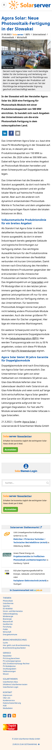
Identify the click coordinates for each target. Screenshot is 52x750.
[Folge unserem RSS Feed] (14, 716)
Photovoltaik (8, 37)
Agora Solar (29, 421)
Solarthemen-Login (10, 687)
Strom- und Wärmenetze (13, 611)
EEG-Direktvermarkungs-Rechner (16, 663)
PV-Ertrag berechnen (11, 658)
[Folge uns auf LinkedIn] (4, 716)
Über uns (6, 698)
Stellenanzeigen (9, 671)
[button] (4, 133)
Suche (5, 642)
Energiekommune (10, 634)
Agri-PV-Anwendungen (23, 350)
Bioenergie (7, 619)
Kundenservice (9, 700)
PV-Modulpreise (9, 666)
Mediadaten (8, 708)
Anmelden (10, 449)
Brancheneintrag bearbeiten (14, 648)
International (39, 34)
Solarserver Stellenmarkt (25, 527)
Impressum (7, 695)
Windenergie (8, 616)
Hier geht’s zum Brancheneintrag (16, 645)
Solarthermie (8, 603)
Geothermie (8, 624)
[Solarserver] (30, 5)
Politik (5, 629)
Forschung (7, 627)
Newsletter (7, 656)
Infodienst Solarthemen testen (15, 684)
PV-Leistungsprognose (12, 661)
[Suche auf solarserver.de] (47, 483)
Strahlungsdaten (9, 669)
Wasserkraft (8, 621)
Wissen (6, 674)
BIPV (28, 34)
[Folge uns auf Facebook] (9, 716)
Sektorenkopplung (10, 614)
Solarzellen (37, 282)
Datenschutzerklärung (12, 703)
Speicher (6, 606)
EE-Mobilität (8, 608)
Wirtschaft (22, 37)
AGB (4, 705)
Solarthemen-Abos (10, 682)
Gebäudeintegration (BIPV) (24, 338)
